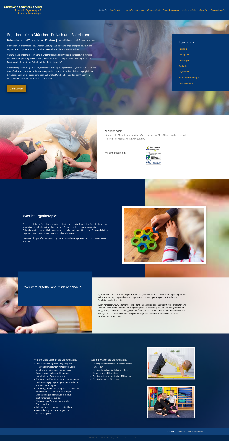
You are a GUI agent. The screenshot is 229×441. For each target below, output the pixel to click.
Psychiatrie (184, 71)
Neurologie (184, 60)
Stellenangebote (189, 10)
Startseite (103, 10)
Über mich (203, 10)
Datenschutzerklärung (195, 431)
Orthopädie (184, 54)
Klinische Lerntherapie (135, 10)
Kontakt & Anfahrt (218, 10)
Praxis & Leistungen (171, 10)
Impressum (181, 431)
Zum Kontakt (16, 88)
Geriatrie (183, 66)
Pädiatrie (183, 49)
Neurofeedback (153, 10)
